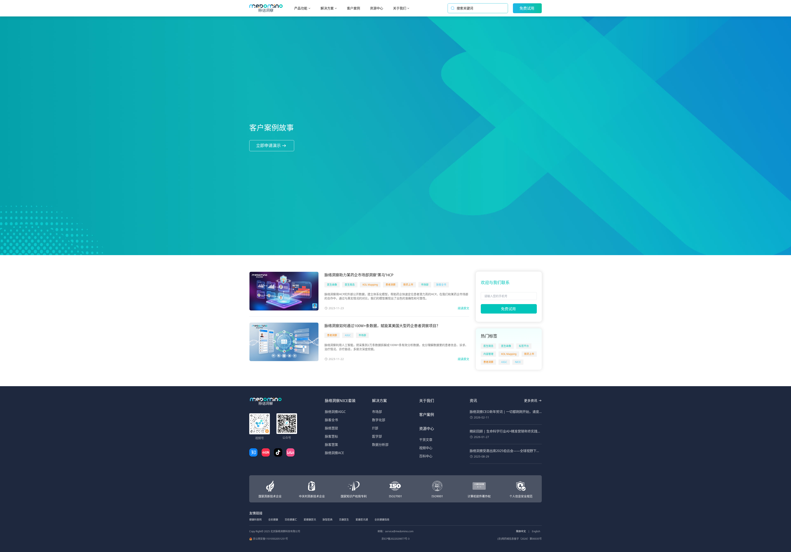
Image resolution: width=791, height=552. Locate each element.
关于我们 (426, 400)
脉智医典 (327, 519)
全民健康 (273, 519)
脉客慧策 (331, 444)
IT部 (375, 428)
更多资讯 (530, 400)
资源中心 (426, 428)
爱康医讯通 (362, 519)
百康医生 (344, 519)
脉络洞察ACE (334, 453)
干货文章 (425, 439)
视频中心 (425, 448)
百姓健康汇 (291, 519)
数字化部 (378, 420)
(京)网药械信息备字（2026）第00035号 (519, 538)
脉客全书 (331, 420)
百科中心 (425, 456)
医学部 (377, 436)
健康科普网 (255, 519)
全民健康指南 (381, 519)
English (536, 531)
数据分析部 (380, 444)
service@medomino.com (399, 531)
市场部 (377, 411)
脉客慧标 (331, 436)
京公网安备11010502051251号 (270, 538)
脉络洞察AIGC (335, 411)
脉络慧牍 (331, 428)
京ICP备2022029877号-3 (395, 538)
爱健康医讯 (310, 519)
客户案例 (426, 414)
